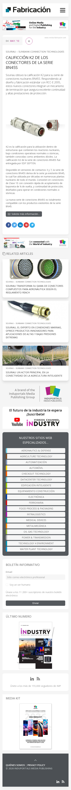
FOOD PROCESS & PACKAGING (36, 508)
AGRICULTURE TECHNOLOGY (36, 456)
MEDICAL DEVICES (36, 520)
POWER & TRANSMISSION (36, 537)
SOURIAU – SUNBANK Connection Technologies (35, 51)
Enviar (35, 603)
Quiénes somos (15, 765)
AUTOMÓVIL (36, 467)
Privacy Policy (36, 765)
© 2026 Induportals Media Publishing (29, 768)
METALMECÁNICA (36, 525)
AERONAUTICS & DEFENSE (36, 450)
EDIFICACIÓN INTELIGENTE (36, 485)
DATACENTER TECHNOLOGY (36, 479)
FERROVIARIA (36, 502)
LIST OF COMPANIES (17, 771)
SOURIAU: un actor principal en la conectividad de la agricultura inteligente (34, 374)
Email (9, 571)
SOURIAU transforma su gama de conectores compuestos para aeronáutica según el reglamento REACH (34, 289)
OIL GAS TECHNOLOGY (36, 531)
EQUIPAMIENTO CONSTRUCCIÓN (36, 491)
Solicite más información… (25, 214)
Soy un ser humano (20, 584)
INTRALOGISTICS (36, 514)
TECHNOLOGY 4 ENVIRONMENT (36, 543)
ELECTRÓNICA (36, 496)
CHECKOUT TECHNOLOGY (36, 473)
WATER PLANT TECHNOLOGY (36, 549)
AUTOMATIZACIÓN (36, 462)
